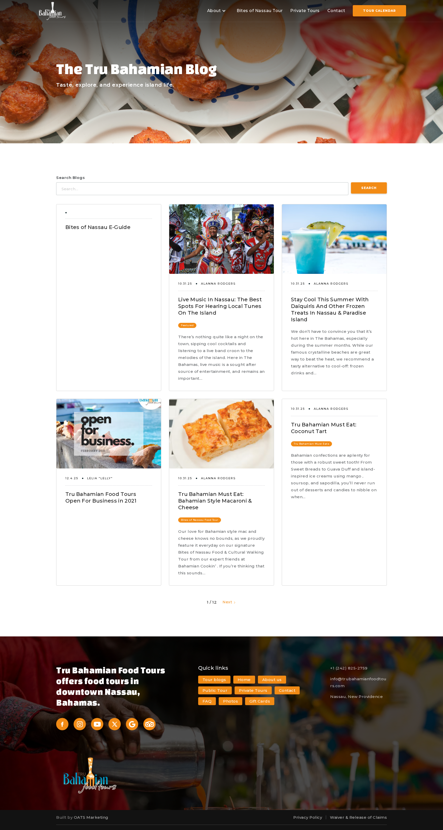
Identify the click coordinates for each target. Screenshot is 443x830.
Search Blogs (70, 177)
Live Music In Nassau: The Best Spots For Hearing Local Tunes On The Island (220, 306)
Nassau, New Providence (356, 696)
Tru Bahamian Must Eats (311, 443)
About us (272, 679)
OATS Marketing (91, 817)
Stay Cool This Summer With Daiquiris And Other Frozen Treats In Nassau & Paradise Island (330, 309)
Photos (230, 701)
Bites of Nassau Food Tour (199, 520)
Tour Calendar (379, 11)
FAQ (207, 701)
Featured (187, 325)
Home (244, 679)
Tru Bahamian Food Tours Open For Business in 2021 (101, 497)
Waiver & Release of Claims (358, 817)
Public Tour (215, 690)
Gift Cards (259, 701)
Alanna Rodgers (218, 283)
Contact (336, 10)
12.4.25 (71, 478)
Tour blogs (214, 679)
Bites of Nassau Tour (260, 10)
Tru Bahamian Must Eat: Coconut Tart (324, 428)
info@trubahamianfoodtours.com (358, 682)
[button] (216, 11)
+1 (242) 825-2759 (349, 668)
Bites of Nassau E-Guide (97, 227)
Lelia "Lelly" (100, 478)
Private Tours (305, 10)
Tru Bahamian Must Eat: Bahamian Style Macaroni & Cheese (215, 501)
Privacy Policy (307, 817)
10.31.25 (185, 283)
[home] (52, 11)
